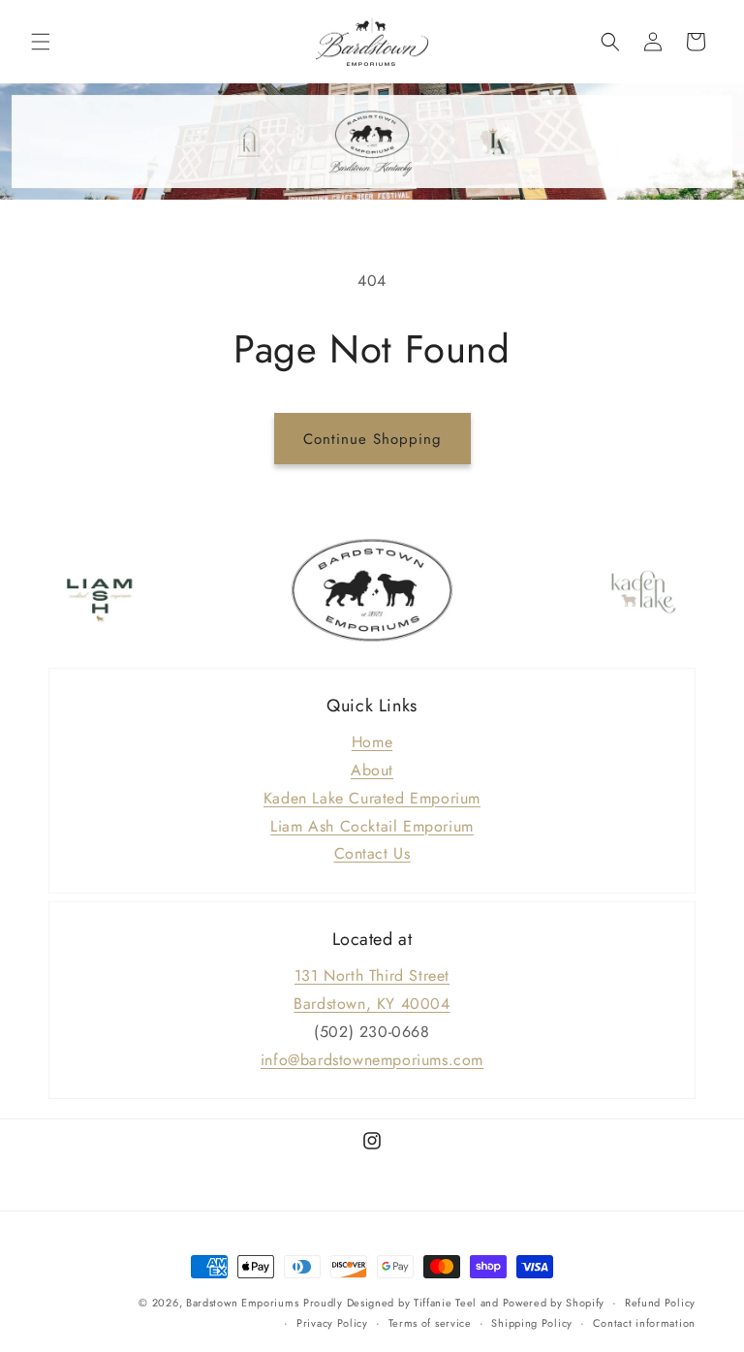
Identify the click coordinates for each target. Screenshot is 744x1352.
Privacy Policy (332, 1323)
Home (372, 742)
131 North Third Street (372, 975)
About (372, 770)
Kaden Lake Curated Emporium (372, 798)
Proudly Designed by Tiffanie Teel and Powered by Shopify (453, 1302)
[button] (40, 41)
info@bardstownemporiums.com (372, 1060)
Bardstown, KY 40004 (372, 1003)
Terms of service (430, 1323)
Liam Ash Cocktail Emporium (372, 826)
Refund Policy (660, 1302)
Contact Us (372, 853)
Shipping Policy (532, 1323)
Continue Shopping (372, 439)
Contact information (644, 1323)
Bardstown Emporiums (242, 1302)
